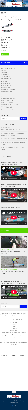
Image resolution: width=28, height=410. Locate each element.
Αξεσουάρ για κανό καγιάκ (8, 89)
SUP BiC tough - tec (6, 78)
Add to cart (5, 54)
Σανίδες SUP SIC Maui (7, 102)
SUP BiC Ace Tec (5, 76)
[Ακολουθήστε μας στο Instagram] (26, 62)
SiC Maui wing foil (5, 74)
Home (2, 17)
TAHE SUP (4, 82)
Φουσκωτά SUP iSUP (6, 108)
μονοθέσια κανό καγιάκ (7, 95)
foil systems (4, 72)
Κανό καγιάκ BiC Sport (7, 93)
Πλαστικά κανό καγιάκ (7, 96)
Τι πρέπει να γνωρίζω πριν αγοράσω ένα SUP (15, 138)
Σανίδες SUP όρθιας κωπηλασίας (9, 104)
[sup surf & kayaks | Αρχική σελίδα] (14, 4)
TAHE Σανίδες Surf (6, 85)
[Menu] (26, 9)
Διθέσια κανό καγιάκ (6, 91)
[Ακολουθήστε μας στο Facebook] (23, 62)
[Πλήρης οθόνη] (25, 178)
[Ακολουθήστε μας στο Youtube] (24, 62)
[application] (14, 173)
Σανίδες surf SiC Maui (6, 106)
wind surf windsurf (5, 87)
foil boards (3, 70)
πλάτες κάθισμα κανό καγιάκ (8, 98)
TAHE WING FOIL (6, 83)
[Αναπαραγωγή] (3, 178)
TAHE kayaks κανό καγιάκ (8, 80)
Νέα (2, 269)
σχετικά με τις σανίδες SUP (7, 249)
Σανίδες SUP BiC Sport (7, 100)
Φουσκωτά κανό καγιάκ (7, 109)
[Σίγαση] (22, 178)
